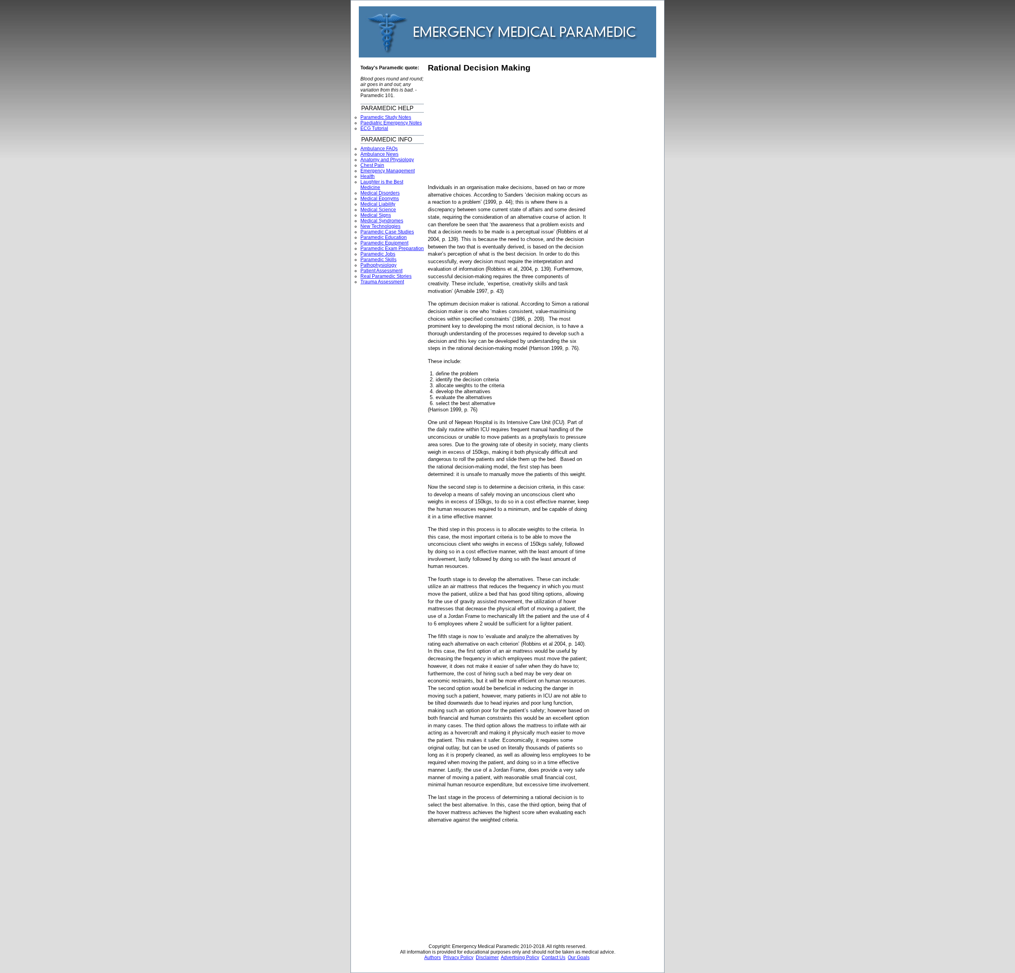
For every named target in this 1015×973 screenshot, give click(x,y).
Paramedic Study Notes (385, 117)
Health (367, 176)
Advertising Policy (520, 957)
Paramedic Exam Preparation (392, 248)
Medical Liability (377, 204)
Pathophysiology (378, 265)
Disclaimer (487, 957)
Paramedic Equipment (384, 243)
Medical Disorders (380, 193)
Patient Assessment (381, 270)
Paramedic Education (383, 237)
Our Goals (579, 957)
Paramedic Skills (378, 259)
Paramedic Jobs (377, 254)
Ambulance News (379, 154)
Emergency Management (387, 171)
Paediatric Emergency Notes (391, 123)
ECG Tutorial (374, 128)
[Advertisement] (494, 128)
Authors (432, 957)
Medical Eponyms (379, 198)
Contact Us (553, 957)
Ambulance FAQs (379, 148)
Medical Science (378, 209)
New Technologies (380, 226)
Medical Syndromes (381, 221)
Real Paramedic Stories (386, 276)
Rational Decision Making (479, 68)
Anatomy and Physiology (387, 159)
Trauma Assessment (382, 282)
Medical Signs (375, 215)
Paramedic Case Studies (387, 232)
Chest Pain (372, 165)
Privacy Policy (458, 957)
